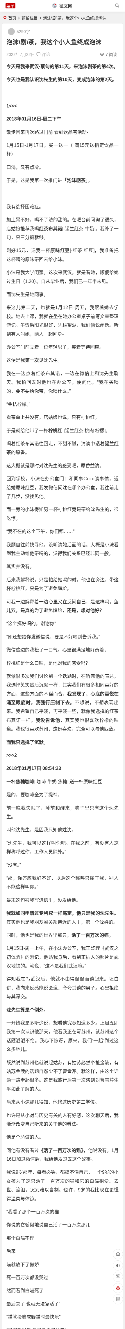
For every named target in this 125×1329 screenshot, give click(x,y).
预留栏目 (30, 18)
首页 (12, 18)
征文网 (65, 5)
